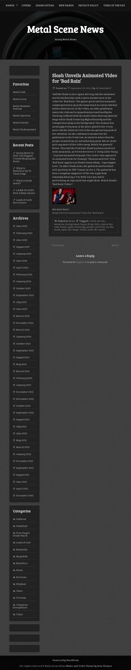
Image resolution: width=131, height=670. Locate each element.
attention (59, 224)
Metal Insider (21, 122)
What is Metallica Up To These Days (22, 170)
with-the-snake (96, 229)
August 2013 (22, 357)
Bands (10, 5)
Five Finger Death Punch (21, 534)
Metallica (21, 563)
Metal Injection (22, 115)
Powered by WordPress (65, 660)
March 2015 (23, 316)
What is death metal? (22, 182)
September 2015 (25, 295)
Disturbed (21, 526)
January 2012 (23, 454)
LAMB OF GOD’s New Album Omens (24, 191)
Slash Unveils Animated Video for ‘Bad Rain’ (78, 212)
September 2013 (25, 350)
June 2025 (21, 226)
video (83, 229)
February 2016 (24, 274)
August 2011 (22, 474)
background (72, 224)
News (72, 220)
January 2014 (23, 336)
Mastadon (21, 549)
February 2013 (24, 378)
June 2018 (21, 260)
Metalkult (104, 88)
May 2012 (21, 440)
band (83, 224)
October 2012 (23, 405)
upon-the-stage (70, 229)
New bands (66, 5)
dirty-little (93, 224)
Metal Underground (24, 129)
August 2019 (23, 246)
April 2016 (22, 267)
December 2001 (25, 495)
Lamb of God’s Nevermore (22, 201)
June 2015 (21, 308)
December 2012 (24, 391)
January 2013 (23, 385)
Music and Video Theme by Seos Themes (89, 665)
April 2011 (22, 488)
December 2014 (25, 322)
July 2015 (21, 302)
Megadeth (22, 556)
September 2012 (25, 412)
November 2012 (25, 398)
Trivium (21, 597)
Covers (26, 5)
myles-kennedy (76, 226)
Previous (58, 245)
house (63, 226)
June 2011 (21, 481)
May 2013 (21, 364)
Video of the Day (114, 5)
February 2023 (24, 233)
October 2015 (23, 288)
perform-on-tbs (104, 226)
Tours (19, 590)
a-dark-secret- (96, 220)
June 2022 (21, 239)
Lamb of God (23, 542)
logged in (81, 262)
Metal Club (19, 92)
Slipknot (21, 584)
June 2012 (21, 433)
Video (19, 614)
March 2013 (23, 371)
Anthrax (21, 519)
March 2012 (23, 447)
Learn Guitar (45, 5)
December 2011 (24, 461)
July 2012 (21, 426)
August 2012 (22, 419)
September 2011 (25, 467)
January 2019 (23, 253)
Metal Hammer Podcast (22, 107)
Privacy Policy (88, 5)
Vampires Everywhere (20, 606)
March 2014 (23, 329)
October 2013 (23, 343)
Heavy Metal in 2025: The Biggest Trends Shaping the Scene (24, 157)
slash (57, 229)
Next (115, 245)
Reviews (21, 577)
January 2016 (23, 281)
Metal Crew (20, 99)
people (90, 226)
